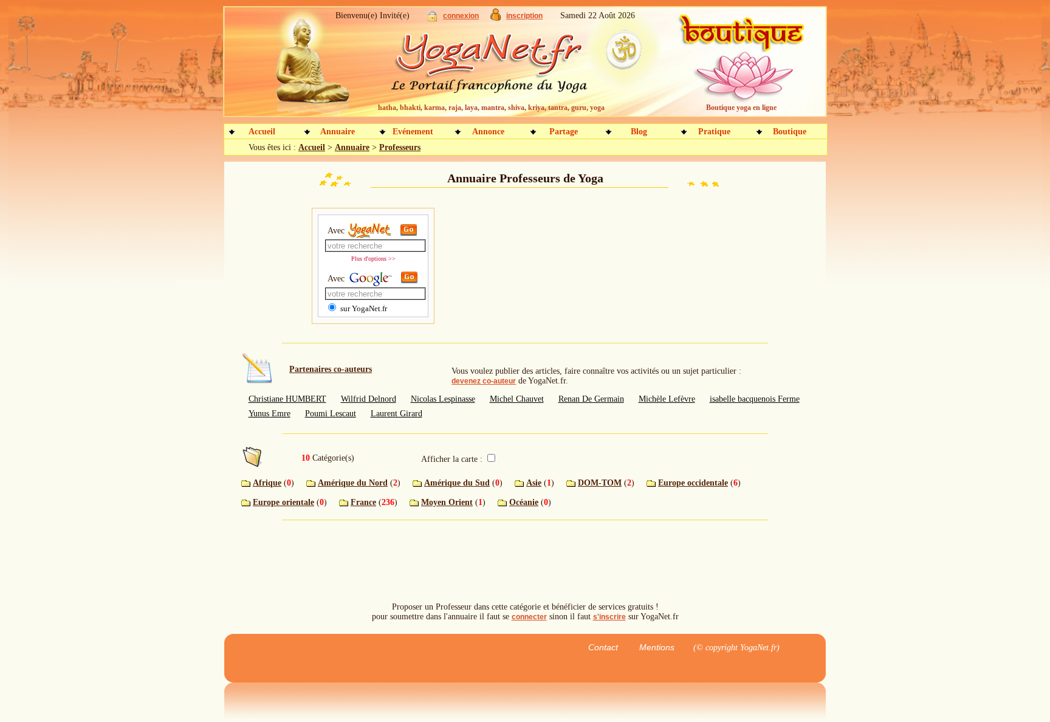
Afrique (267, 482)
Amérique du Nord (353, 482)
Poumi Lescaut (330, 413)
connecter (529, 617)
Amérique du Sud (457, 482)
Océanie (523, 502)
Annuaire (337, 131)
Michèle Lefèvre (667, 399)
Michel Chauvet (517, 399)
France (363, 502)
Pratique (714, 131)
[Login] (432, 18)
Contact (603, 647)
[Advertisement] (525, 267)
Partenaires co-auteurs (330, 369)
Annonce (488, 131)
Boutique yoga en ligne (741, 107)
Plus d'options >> (373, 258)
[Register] (495, 17)
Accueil (262, 131)
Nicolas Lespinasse (443, 399)
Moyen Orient (447, 502)
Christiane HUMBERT (287, 399)
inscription (524, 16)
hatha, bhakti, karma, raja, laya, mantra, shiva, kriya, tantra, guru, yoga (491, 107)
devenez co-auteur (483, 381)
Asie (533, 482)
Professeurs (399, 147)
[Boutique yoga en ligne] (739, 66)
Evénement (413, 131)
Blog (639, 131)
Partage (563, 131)
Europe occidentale (693, 482)
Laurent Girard (396, 413)
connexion (461, 16)
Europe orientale (283, 502)
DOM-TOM (600, 482)
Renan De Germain (591, 399)
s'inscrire (609, 617)
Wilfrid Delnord (368, 399)
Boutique (789, 131)
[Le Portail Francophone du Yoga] (498, 66)
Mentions (656, 647)
